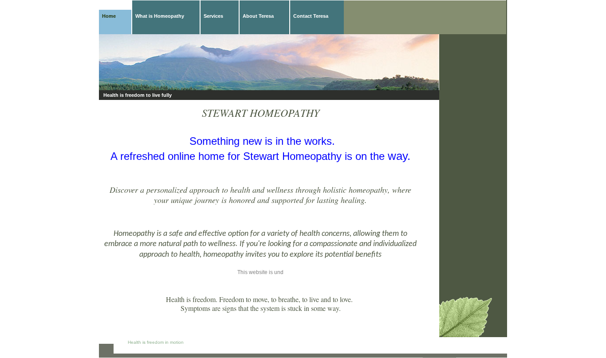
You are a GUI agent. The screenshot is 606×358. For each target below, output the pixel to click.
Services (213, 16)
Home (109, 16)
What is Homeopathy (159, 16)
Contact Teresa (310, 16)
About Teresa (258, 16)
